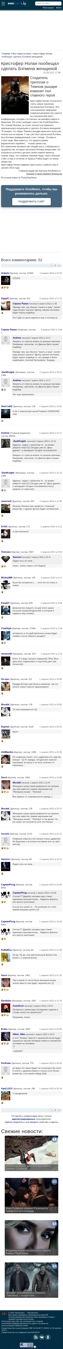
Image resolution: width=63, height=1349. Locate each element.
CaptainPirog (8, 884)
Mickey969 (6, 577)
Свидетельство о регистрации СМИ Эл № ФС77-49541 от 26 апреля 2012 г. (31, 1329)
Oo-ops (5, 679)
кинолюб (6, 501)
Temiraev (6, 552)
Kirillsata (6, 1063)
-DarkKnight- (8, 372)
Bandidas (6, 1000)
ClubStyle (6, 628)
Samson (17, 557)
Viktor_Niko (19, 1034)
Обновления (32, 1313)
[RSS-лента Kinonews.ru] (36, 1337)
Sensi (4, 777)
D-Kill (4, 526)
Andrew (17, 337)
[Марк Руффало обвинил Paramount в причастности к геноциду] (31, 1196)
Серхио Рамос (21, 303)
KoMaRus (6, 950)
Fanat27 (5, 603)
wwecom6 (6, 653)
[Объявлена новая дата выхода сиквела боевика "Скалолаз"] (31, 1154)
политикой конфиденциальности (16, 1323)
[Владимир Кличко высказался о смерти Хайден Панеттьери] (31, 1238)
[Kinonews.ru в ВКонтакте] (42, 1337)
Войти (58, 8)
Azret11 (5, 833)
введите (34, 1122)
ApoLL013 (6, 1088)
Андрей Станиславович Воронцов (44, 173)
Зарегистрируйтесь (15, 1122)
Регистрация (48, 8)
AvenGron (18, 1005)
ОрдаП (5, 298)
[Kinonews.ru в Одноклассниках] (48, 1337)
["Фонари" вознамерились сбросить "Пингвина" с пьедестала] (31, 1280)
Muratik (5, 704)
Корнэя (5, 726)
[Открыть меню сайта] (3, 4)
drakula (5, 273)
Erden (4, 1029)
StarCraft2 (6, 406)
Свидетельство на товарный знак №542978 (21, 1332)
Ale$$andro (7, 752)
